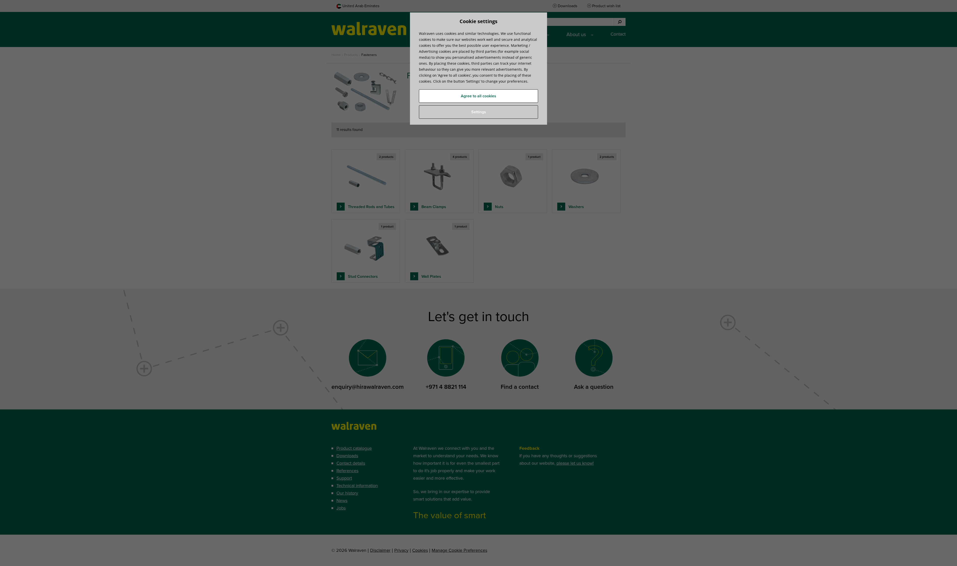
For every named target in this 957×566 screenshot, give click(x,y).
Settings (478, 112)
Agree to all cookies (478, 96)
